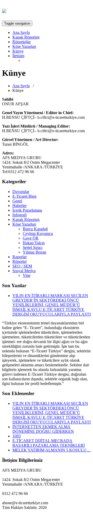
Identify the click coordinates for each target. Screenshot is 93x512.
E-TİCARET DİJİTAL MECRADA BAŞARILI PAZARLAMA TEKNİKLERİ (48, 443)
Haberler (19, 205)
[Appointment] (4, 10)
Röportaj (19, 261)
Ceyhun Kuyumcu (38, 233)
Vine (26, 275)
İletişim (18, 56)
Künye (18, 51)
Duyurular (20, 191)
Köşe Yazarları (24, 46)
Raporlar (19, 257)
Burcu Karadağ (35, 229)
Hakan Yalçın (34, 243)
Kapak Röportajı (26, 37)
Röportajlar (21, 42)
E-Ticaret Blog (24, 196)
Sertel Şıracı (32, 247)
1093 (16, 436)
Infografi (19, 215)
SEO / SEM (22, 266)
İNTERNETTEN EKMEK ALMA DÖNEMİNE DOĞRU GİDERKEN (43, 429)
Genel (17, 201)
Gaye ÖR (30, 238)
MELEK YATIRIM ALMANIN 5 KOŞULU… (51, 450)
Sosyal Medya (24, 271)
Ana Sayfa (21, 32)
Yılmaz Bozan (34, 252)
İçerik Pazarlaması (27, 210)
